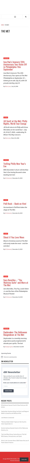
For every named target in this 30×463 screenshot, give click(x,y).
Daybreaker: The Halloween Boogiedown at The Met (15, 333)
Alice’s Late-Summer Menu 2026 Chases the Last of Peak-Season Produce (15, 441)
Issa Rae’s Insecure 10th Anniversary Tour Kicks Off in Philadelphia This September (15, 65)
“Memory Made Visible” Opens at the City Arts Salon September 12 (13, 423)
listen (5, 117)
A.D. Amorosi (8, 178)
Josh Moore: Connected (7, 417)
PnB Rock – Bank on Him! (14, 203)
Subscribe (24, 459)
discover (6, 58)
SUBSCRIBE (8, 391)
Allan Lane (8, 86)
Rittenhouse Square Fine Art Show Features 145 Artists (14, 406)
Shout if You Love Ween (13, 237)
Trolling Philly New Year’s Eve (14, 165)
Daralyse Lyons (9, 346)
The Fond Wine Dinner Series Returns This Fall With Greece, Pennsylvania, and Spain (13, 435)
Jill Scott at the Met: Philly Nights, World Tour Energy (15, 122)
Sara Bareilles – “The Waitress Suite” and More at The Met (15, 282)
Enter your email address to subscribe (14, 382)
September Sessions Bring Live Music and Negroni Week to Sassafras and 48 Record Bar (15, 412)
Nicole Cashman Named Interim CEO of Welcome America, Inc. (14, 429)
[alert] (15, 357)
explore (6, 160)
